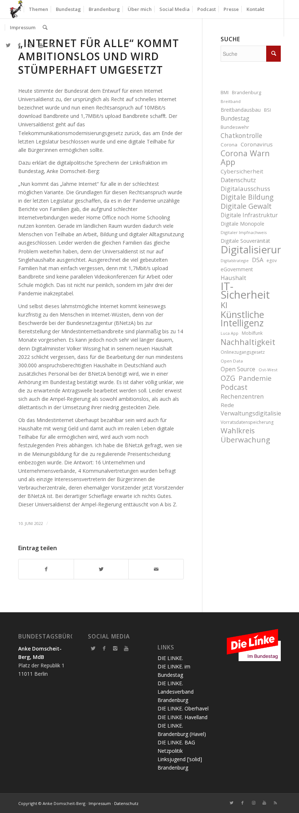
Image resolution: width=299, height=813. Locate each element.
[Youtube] (126, 648)
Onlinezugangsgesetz (243, 352)
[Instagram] (115, 648)
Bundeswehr (235, 127)
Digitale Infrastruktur (249, 215)
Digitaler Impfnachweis (244, 232)
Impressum (100, 803)
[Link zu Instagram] (29, 45)
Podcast (234, 387)
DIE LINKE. (170, 658)
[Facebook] (104, 648)
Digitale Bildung (247, 197)
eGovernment (237, 269)
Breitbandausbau (241, 109)
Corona (229, 144)
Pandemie (255, 378)
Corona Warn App (245, 157)
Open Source (238, 369)
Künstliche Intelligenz (242, 318)
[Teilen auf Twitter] (101, 569)
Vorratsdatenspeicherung (247, 422)
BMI (225, 92)
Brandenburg (246, 92)
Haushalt (233, 277)
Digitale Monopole (242, 223)
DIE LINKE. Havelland (182, 717)
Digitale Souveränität (245, 240)
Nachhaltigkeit (248, 342)
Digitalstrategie (235, 260)
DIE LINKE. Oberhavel (183, 708)
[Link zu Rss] (51, 45)
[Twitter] (93, 648)
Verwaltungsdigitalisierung (251, 413)
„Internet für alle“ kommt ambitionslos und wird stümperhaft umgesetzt (98, 56)
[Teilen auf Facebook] (46, 569)
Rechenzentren (242, 396)
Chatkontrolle (241, 135)
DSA (257, 260)
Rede (227, 405)
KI (224, 305)
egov (272, 260)
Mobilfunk (252, 333)
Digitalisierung (251, 249)
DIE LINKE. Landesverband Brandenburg (176, 691)
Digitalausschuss (245, 188)
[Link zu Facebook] (18, 45)
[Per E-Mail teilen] (156, 569)
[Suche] (45, 27)
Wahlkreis (238, 430)
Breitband (231, 101)
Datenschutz (238, 180)
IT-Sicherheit (245, 290)
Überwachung (245, 440)
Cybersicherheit (242, 171)
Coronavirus (257, 144)
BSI (267, 110)
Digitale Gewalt (246, 206)
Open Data (232, 361)
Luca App (229, 333)
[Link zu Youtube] (40, 45)
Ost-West (268, 369)
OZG (228, 378)
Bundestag (235, 118)
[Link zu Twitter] (8, 45)
